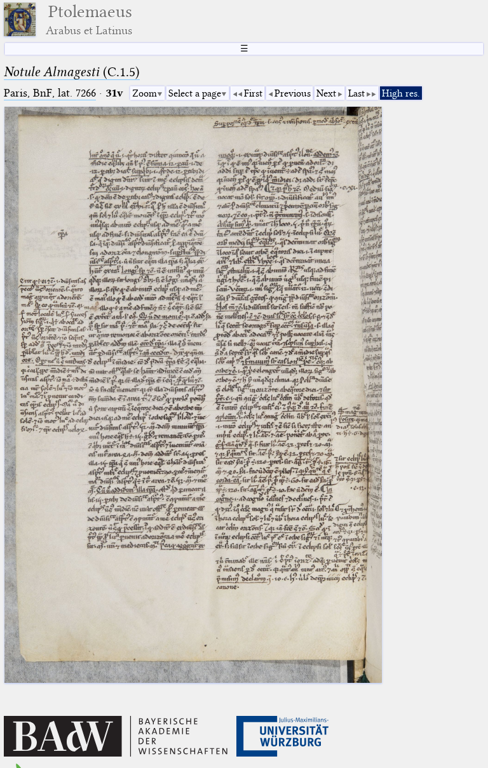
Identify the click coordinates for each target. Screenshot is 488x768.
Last (356, 93)
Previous (292, 93)
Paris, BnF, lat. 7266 (50, 93)
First (253, 93)
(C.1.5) (72, 71)
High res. (401, 93)
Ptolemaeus (89, 19)
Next (326, 93)
